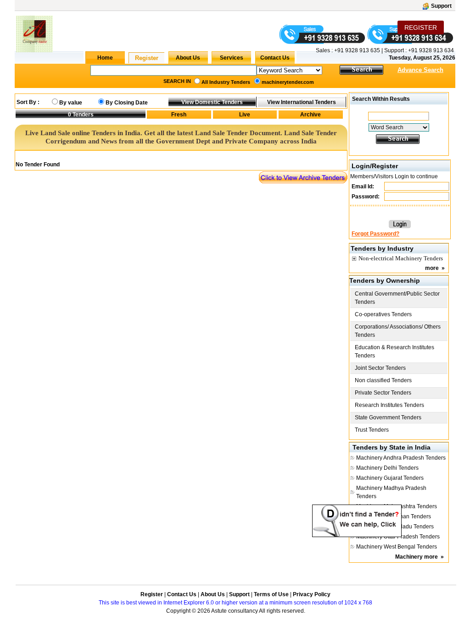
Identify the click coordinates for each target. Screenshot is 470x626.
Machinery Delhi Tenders (387, 468)
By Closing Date (127, 102)
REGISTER (420, 27)
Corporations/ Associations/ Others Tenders (398, 331)
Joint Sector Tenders (380, 368)
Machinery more (416, 557)
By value (70, 102)
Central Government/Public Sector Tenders (397, 298)
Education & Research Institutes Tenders (394, 351)
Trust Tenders (372, 430)
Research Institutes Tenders (389, 405)
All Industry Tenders (225, 82)
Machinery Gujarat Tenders (390, 478)
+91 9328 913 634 (431, 50)
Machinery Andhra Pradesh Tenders (401, 458)
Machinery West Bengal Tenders (396, 547)
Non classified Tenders (383, 380)
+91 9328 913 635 (356, 50)
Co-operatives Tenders (383, 314)
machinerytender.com (288, 82)
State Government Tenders (388, 417)
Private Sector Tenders (383, 393)
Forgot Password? (375, 234)
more (432, 268)
